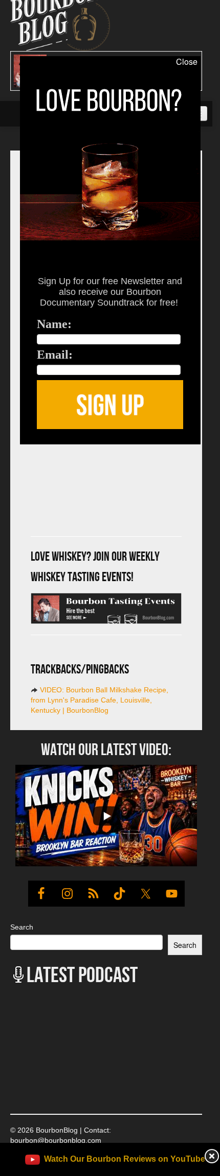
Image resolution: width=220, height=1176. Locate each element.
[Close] (10, 450)
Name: (54, 324)
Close (186, 61)
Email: (55, 354)
